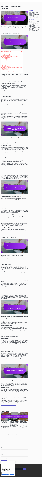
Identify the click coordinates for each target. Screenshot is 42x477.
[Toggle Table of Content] (21, 51)
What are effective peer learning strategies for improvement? (9, 56)
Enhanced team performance (5, 64)
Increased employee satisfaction (6, 66)
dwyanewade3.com (5, 1)
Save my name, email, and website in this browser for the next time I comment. (15, 458)
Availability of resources (5, 69)
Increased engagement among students (7, 53)
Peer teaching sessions (5, 58)
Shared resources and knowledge (6, 55)
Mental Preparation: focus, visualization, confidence (4, 422)
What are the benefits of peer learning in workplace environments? (10, 63)
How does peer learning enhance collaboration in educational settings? (11, 52)
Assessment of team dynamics (6, 68)
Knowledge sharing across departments (7, 65)
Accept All (8, 474)
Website (2, 454)
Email (2, 451)
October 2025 (31, 35)
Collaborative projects (5, 59)
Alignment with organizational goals (6, 70)
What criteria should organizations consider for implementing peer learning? (11, 67)
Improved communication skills (6, 54)
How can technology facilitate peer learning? (7, 60)
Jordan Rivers (7, 9)
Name (2, 447)
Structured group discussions (6, 57)
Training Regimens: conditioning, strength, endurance (23, 422)
